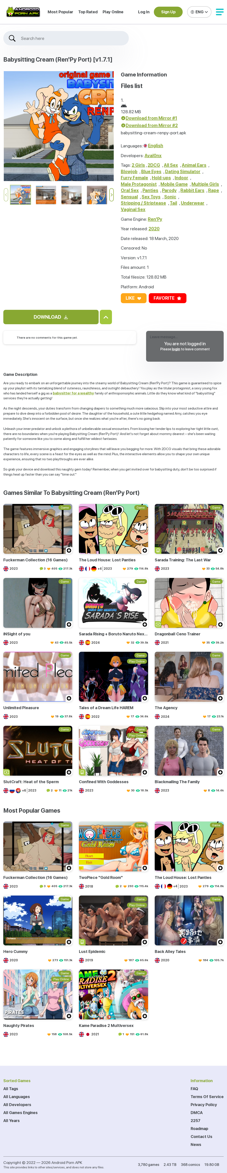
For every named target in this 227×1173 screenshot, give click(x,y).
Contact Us (201, 1136)
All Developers (17, 1104)
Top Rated (88, 12)
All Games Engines (20, 1112)
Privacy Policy (204, 1104)
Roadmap (199, 1128)
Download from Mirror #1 (151, 118)
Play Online (113, 12)
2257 (195, 1120)
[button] (220, 12)
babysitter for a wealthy (73, 393)
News (196, 1144)
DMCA (197, 1112)
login (176, 349)
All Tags (10, 1088)
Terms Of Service (207, 1096)
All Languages (16, 1096)
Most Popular (60, 12)
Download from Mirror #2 (152, 125)
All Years (11, 1120)
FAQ (194, 1088)
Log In (143, 12)
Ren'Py (155, 219)
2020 (154, 228)
